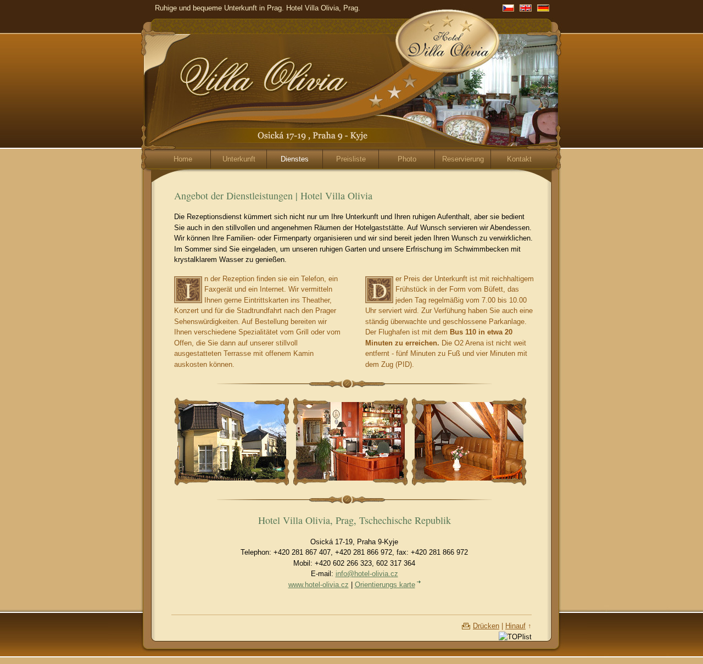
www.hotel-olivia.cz (318, 585)
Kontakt (519, 159)
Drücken (486, 626)
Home (183, 159)
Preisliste (351, 159)
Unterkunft (238, 159)
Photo (407, 159)
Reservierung (463, 159)
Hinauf (515, 626)
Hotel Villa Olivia (421, 33)
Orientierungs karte (385, 585)
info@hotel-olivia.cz (367, 574)
